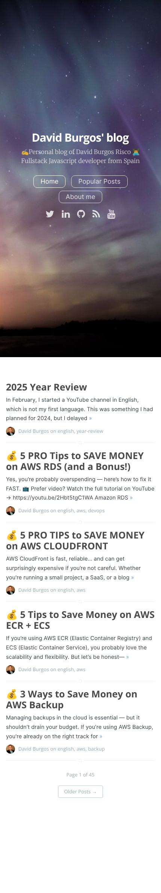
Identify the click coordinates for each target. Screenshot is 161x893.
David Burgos (33, 431)
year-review (89, 431)
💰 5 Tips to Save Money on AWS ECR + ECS (80, 620)
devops (96, 510)
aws (80, 510)
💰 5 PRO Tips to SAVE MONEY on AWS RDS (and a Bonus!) (75, 461)
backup (96, 748)
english (66, 431)
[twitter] (50, 214)
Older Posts (80, 791)
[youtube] (111, 214)
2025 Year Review (46, 387)
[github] (81, 214)
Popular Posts (99, 181)
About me (80, 197)
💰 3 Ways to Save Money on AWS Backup (71, 699)
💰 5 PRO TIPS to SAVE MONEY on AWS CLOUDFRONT (75, 540)
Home (49, 181)
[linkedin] (65, 214)
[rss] (96, 214)
